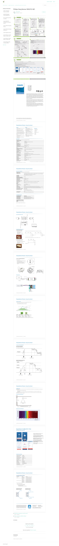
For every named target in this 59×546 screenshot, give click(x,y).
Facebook (14, 520)
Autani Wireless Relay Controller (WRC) (6, 42)
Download (18, 514)
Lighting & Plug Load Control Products (20, 5)
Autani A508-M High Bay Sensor (7, 26)
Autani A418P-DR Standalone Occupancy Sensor (7, 22)
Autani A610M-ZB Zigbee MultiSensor (7, 30)
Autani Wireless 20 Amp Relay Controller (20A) (7, 35)
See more (4, 44)
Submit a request (49, 1)
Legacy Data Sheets (11, 5)
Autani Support (5, 5)
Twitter (15, 520)
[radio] (27, 525)
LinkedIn (16, 520)
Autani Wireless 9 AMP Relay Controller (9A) (7, 39)
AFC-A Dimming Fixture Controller (7, 18)
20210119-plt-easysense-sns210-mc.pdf (20, 513)
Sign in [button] (54, 1)
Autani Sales (18, 11)
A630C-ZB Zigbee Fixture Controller (6, 11)
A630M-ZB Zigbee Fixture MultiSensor (6, 15)
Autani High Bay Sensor (7, 32)
